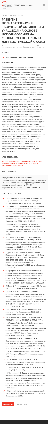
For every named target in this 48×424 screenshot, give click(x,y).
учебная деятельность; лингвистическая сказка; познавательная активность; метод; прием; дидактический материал (22, 164)
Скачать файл (8, 404)
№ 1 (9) (20, 15)
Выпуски (13, 15)
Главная (5, 15)
